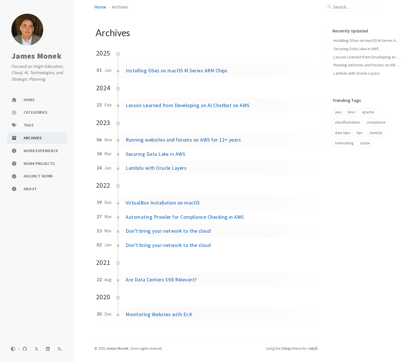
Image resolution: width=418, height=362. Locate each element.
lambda (376, 132)
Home (100, 7)
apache (368, 112)
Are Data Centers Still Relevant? (161, 280)
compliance (376, 122)
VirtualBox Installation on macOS (163, 203)
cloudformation (347, 122)
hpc (360, 132)
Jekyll (313, 348)
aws (338, 112)
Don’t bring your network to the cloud (168, 231)
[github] (25, 349)
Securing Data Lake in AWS (155, 154)
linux (351, 112)
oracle (365, 143)
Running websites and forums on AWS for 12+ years (183, 140)
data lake (342, 132)
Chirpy (286, 348)
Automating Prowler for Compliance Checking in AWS (185, 217)
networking (344, 143)
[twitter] (36, 349)
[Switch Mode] (13, 349)
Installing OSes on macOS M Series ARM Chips (176, 71)
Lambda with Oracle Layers (156, 168)
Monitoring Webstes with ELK (159, 314)
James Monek (36, 56)
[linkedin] (48, 349)
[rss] (59, 349)
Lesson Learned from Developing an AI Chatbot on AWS (187, 105)
